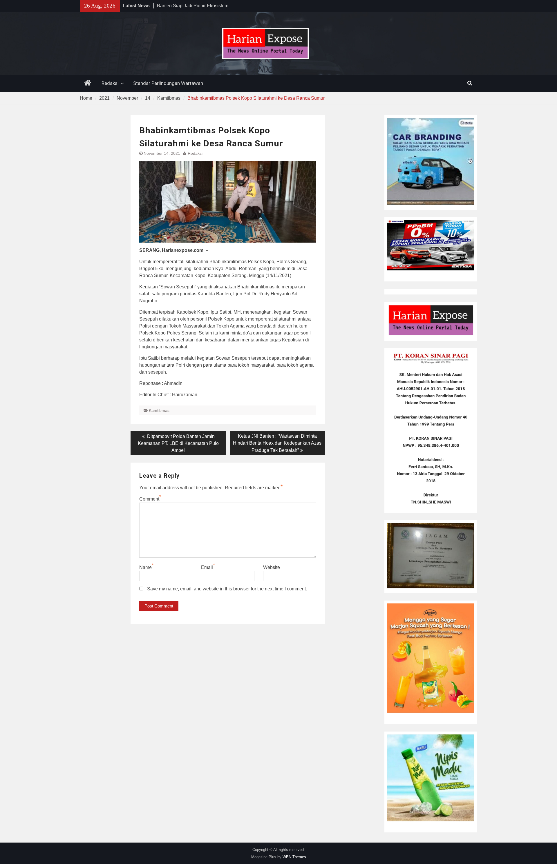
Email (207, 567)
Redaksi (110, 83)
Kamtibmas (159, 410)
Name (145, 567)
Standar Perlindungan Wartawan (168, 83)
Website (271, 567)
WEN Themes (294, 857)
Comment (149, 498)
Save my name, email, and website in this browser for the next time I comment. (227, 588)
